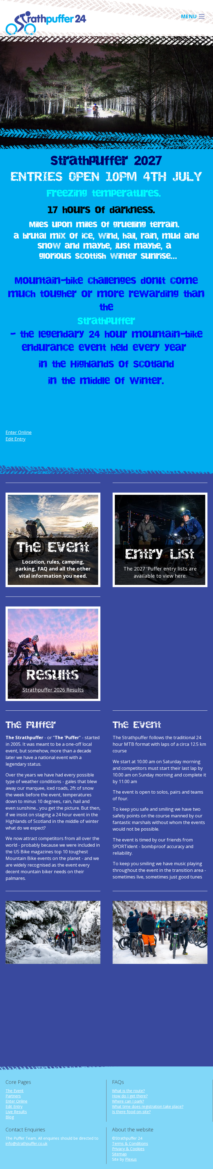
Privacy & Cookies (128, 1148)
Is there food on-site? (131, 1111)
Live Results (16, 1111)
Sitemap (119, 1154)
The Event (53, 548)
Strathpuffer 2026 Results (53, 689)
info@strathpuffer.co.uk (26, 1143)
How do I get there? (130, 1096)
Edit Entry (16, 439)
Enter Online (19, 432)
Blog (10, 1117)
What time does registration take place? (147, 1106)
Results (53, 675)
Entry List (160, 555)
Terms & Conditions (130, 1143)
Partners (13, 1096)
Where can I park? (128, 1101)
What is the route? (128, 1090)
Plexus (131, 1159)
